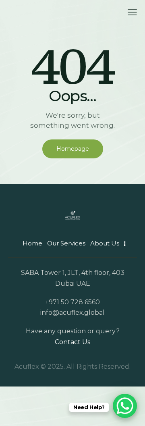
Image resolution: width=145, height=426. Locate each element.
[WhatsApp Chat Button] (125, 406)
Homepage (72, 148)
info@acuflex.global (72, 312)
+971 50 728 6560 (72, 302)
